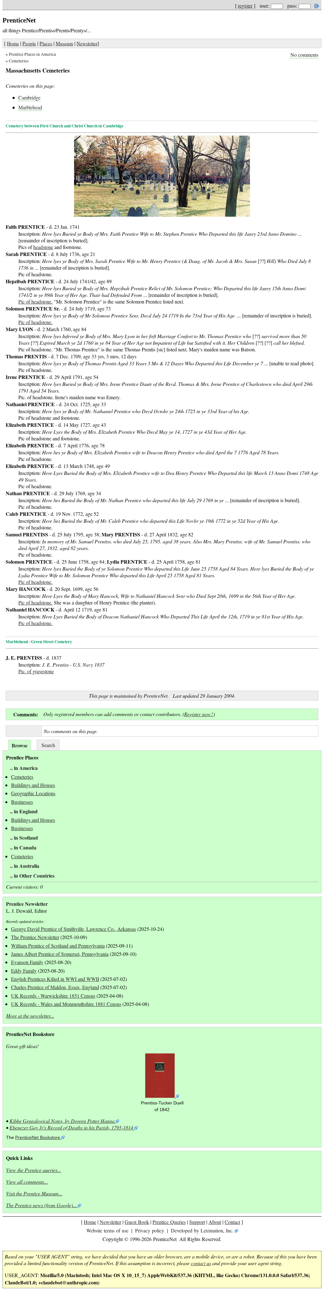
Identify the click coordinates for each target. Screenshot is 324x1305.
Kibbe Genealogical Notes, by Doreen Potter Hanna (62, 1120)
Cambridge (29, 97)
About (215, 1222)
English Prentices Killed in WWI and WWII (55, 979)
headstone (43, 247)
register (245, 5)
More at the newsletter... (30, 1015)
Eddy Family (24, 970)
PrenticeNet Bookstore (37, 1137)
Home (13, 43)
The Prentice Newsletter (35, 937)
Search (48, 745)
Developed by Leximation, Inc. (202, 1230)
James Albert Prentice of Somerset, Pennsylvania (60, 953)
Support (197, 1222)
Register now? (198, 714)
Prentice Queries (169, 1222)
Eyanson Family (27, 962)
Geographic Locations (33, 793)
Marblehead (30, 107)
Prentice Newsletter (27, 903)
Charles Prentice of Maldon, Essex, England (55, 987)
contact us (201, 1263)
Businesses (22, 801)
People (29, 43)
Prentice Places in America (32, 54)
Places (46, 43)
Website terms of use (107, 1230)
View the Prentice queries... (33, 1170)
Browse (20, 745)
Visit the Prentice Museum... (34, 1193)
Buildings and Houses (33, 785)
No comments (304, 54)
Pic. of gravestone (36, 671)
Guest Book (137, 1222)
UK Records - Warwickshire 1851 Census (53, 995)
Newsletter (87, 43)
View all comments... (27, 1181)
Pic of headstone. (35, 301)
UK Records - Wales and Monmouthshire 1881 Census (66, 1004)
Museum (64, 43)
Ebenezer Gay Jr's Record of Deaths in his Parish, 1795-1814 (71, 1127)
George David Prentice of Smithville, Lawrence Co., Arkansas (73, 928)
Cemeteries (18, 61)
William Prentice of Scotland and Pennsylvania (58, 945)
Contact (232, 1222)
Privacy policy (149, 1230)
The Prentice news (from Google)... (41, 1205)
